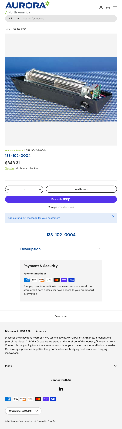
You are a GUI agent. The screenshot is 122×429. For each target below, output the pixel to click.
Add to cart (81, 189)
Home (7, 29)
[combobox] (61, 18)
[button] (108, 7)
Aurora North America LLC (24, 421)
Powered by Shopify (46, 421)
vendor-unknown (14, 150)
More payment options (61, 207)
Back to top (61, 316)
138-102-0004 (19, 29)
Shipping (9, 168)
